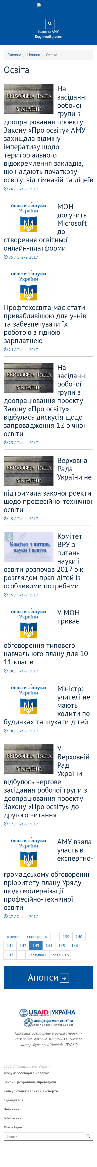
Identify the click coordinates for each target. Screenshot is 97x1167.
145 (61, 945)
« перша (14, 936)
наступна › (37, 954)
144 (49, 945)
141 (10, 945)
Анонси (43, 977)
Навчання (12, 1109)
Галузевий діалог (48, 36)
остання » (60, 954)
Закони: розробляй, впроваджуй (30, 1082)
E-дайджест (13, 1100)
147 (10, 954)
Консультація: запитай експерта (31, 1091)
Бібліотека (12, 1118)
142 (23, 945)
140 (79, 936)
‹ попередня (37, 936)
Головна (14, 54)
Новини (33, 54)
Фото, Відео (13, 1127)
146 (74, 945)
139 (66, 936)
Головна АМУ (48, 31)
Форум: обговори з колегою (26, 1073)
